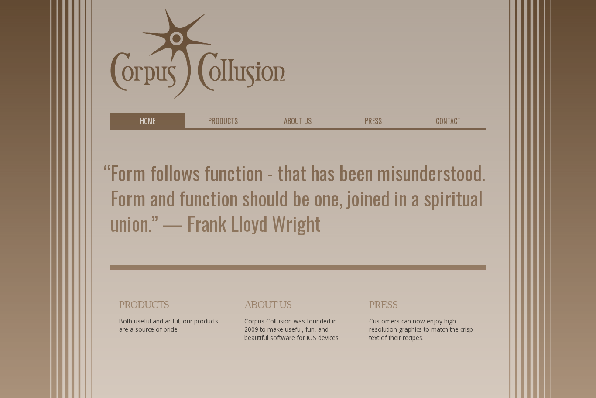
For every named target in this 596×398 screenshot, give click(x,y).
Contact (448, 121)
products (144, 304)
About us (298, 121)
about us (267, 304)
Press (373, 121)
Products (223, 121)
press (383, 304)
